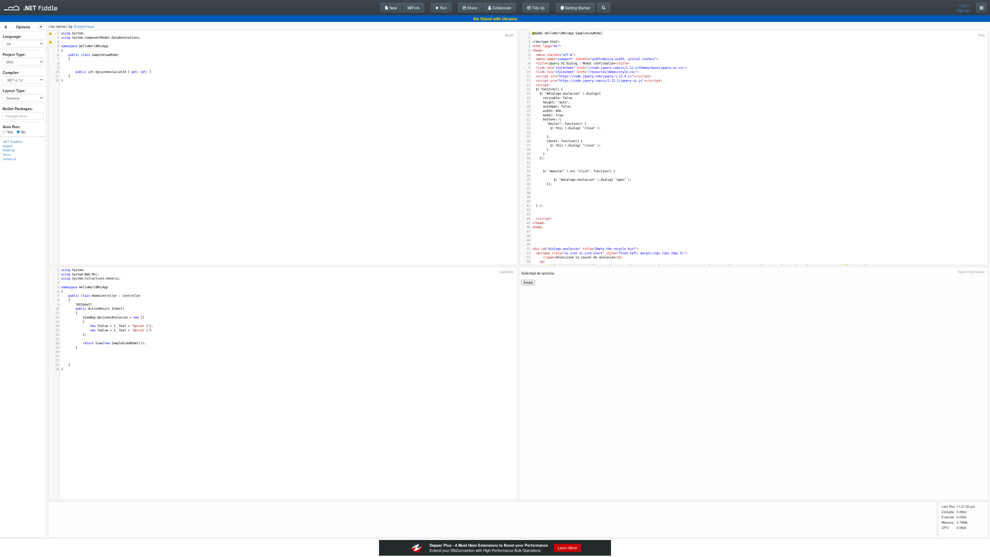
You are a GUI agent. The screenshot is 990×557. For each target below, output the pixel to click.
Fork (415, 7)
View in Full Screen (971, 271)
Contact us (9, 159)
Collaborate (501, 7)
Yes (9, 131)
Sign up (963, 10)
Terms (7, 154)
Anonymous (84, 26)
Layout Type (13, 90)
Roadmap (9, 150)
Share (471, 7)
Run (443, 7)
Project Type (13, 54)
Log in (964, 5)
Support (8, 146)
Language (11, 36)
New (393, 7)
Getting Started (577, 7)
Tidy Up (537, 7)
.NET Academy (12, 142)
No (23, 131)
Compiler (10, 72)
